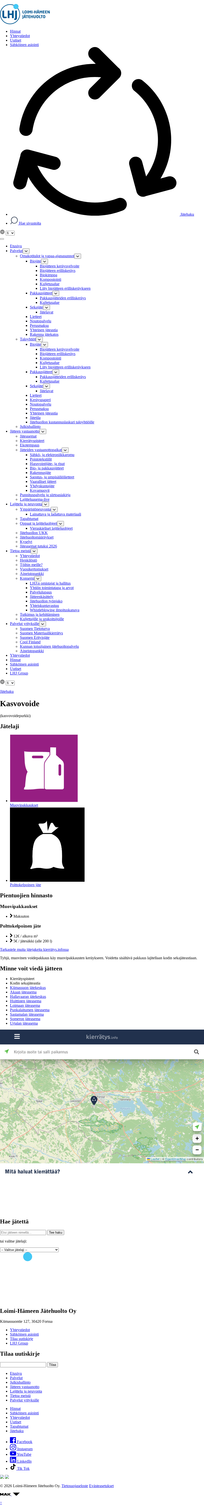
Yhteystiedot (20, 1330)
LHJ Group (19, 1343)
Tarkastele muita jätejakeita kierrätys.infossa (34, 949)
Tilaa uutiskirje (21, 1339)
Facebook (24, 1442)
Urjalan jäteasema (24, 1023)
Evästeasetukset (101, 1486)
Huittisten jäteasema (25, 1001)
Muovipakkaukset (24, 805)
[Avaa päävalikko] (2, 239)
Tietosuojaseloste (74, 1486)
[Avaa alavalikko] (26, 251)
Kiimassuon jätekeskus (28, 988)
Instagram (24, 1449)
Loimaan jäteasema (25, 1005)
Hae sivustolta (29, 223)
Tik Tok (23, 1468)
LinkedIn (24, 1461)
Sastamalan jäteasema (27, 1014)
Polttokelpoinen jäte (25, 885)
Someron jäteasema (25, 1019)
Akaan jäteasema (23, 992)
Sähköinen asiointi (24, 1334)
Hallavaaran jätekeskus (28, 996)
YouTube (23, 1454)
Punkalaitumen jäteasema (30, 1010)
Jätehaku (186, 214)
